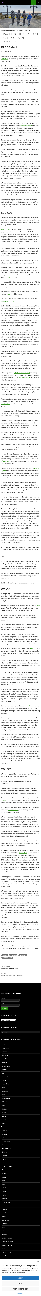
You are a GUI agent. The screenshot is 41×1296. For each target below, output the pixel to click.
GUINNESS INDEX (6, 1252)
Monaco (4, 1198)
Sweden (4, 1234)
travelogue (23, 955)
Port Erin (33, 648)
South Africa (6, 1066)
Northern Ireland (12, 30)
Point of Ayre (5, 404)
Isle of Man (13, 955)
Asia (2, 1073)
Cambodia (5, 1077)
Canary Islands (7, 1231)
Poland (4, 1206)
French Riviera (7, 1166)
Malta (4, 1195)
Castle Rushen (13, 810)
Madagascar (5, 1048)
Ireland (5, 955)
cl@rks (3, 2)
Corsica (5, 1163)
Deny (20, 1283)
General (3, 1249)
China (4, 1080)
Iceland (4, 1177)
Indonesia (5, 1091)
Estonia (4, 1152)
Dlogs (3, 1123)
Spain (3, 1227)
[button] (38, 1261)
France (4, 1159)
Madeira (5, 1213)
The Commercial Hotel (22, 373)
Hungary (4, 1173)
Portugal (4, 1209)
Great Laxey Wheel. (8, 301)
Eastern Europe (6, 1148)
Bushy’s (32, 706)
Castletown (5, 800)
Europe (3, 30)
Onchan (7, 277)
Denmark (5, 1145)
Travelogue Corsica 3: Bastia (9, 967)
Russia (4, 1216)
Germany (5, 1170)
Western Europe (7, 1245)
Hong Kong (5, 1084)
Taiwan (4, 1105)
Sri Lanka (5, 1102)
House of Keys (23, 853)
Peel (38, 605)
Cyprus (4, 1137)
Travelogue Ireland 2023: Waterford (12, 975)
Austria (4, 1130)
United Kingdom (24, 30)
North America (5, 1256)
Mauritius (5, 1052)
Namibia (4, 1059)
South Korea (6, 1098)
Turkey (4, 1112)
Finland (4, 1155)
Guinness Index (24, 377)
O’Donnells (5, 461)
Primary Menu (38, 2)
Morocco (5, 1055)
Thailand (4, 1109)
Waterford (4, 59)
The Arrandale (6, 229)
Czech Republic (7, 1141)
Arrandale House (26, 125)
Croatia (4, 1134)
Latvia (4, 1191)
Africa (3, 1044)
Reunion (4, 1062)
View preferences (20, 1289)
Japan (4, 1095)
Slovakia (4, 1223)
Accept (20, 1278)
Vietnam (4, 1116)
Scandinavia (5, 1220)
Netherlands (6, 1202)
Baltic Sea (4, 1120)
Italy (3, 1184)
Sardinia (5, 1188)
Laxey (10, 294)
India (3, 1087)
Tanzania (4, 1069)
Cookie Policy (19, 1293)
